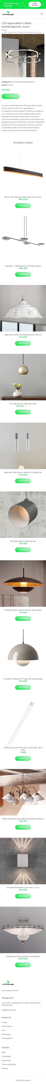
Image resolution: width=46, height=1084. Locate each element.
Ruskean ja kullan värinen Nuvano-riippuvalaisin (23, 610)
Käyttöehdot (6, 1060)
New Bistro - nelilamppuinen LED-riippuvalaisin (23, 266)
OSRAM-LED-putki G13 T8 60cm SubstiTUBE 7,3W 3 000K (23, 749)
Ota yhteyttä (6, 1056)
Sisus (3, 1030)
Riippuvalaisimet (29, 82)
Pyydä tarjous (35, 4)
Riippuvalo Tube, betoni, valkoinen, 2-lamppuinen (23, 472)
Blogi (3, 1052)
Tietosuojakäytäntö (9, 1064)
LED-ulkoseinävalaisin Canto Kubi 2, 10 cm (23, 887)
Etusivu (4, 30)
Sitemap (5, 1068)
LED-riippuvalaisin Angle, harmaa (23, 541)
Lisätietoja (10, 96)
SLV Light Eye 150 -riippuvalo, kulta (23, 403)
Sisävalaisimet (16, 82)
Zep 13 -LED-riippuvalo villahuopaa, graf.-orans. (23, 197)
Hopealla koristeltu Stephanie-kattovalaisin (23, 956)
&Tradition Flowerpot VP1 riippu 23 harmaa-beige (23, 679)
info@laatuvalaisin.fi (9, 1010)
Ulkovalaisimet (7, 1038)
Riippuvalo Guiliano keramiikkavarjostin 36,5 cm (23, 335)
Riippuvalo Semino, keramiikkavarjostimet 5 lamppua (23, 819)
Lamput (4, 1022)
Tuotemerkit (6, 1034)
